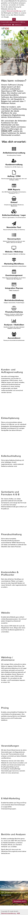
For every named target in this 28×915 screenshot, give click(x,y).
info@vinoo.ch (18, 24)
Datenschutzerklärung (14, 11)
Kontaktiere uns (19, 901)
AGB (18, 913)
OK (14, 19)
